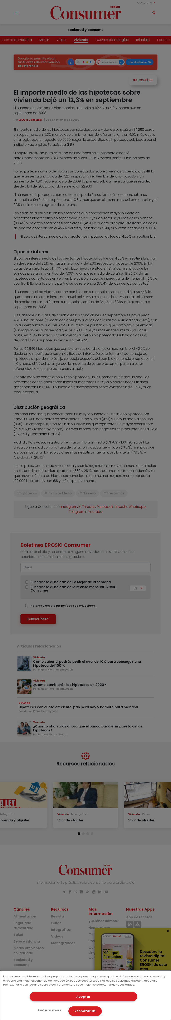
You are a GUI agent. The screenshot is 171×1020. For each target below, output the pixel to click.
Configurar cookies (49, 1010)
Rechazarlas (85, 1011)
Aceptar (83, 997)
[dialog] (85, 995)
